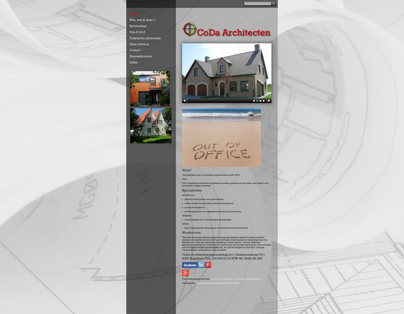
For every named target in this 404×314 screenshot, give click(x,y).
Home (133, 14)
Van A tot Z (137, 32)
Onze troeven (139, 44)
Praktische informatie (145, 38)
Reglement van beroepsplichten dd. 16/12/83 (217, 283)
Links (133, 62)
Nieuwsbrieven (140, 56)
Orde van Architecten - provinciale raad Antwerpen (236, 279)
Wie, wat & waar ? (142, 20)
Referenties (137, 26)
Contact (135, 50)
